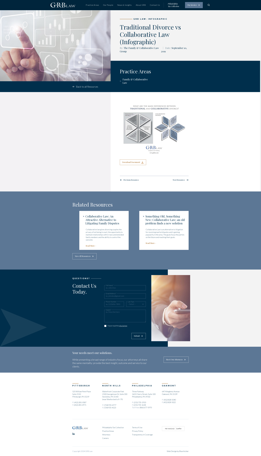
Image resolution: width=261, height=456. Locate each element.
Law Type (131, 301)
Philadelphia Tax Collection (173, 5)
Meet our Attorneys (174, 359)
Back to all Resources (87, 86)
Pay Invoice (192, 5)
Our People (108, 5)
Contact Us (155, 5)
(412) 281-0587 (80, 402)
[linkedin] (73, 434)
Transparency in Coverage (142, 434)
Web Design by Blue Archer (178, 451)
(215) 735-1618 (140, 405)
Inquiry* (108, 310)
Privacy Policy (137, 431)
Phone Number (111, 301)
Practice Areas (92, 5)
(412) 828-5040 (170, 400)
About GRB (141, 5)
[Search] (208, 5)
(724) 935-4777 (110, 405)
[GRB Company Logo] (62, 5)
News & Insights (124, 5)
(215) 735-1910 (140, 402)
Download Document (131, 162)
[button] (136, 304)
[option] (100, 230)
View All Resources (83, 256)
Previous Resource (131, 180)
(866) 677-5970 (146, 407)
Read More (90, 246)
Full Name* (109, 285)
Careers (105, 438)
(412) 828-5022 (170, 402)
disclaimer (123, 326)
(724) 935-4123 (110, 407)
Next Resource (179, 180)
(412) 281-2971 (80, 405)
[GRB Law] (80, 427)
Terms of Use (137, 427)
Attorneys (106, 434)
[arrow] (143, 304)
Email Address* (111, 293)
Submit (137, 336)
